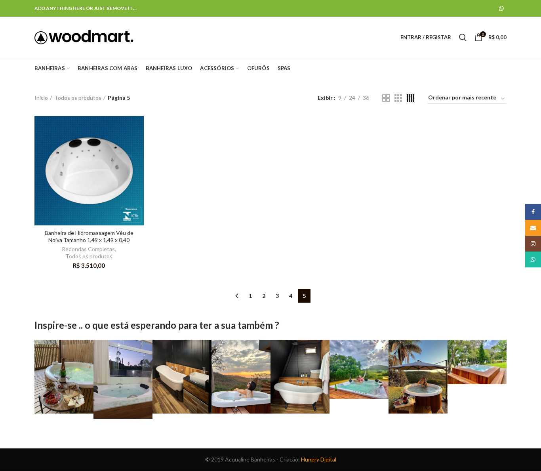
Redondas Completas (88, 249)
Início (41, 97)
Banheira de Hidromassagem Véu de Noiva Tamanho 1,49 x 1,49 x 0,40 (89, 236)
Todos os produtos (77, 97)
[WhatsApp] (501, 8)
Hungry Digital (318, 459)
